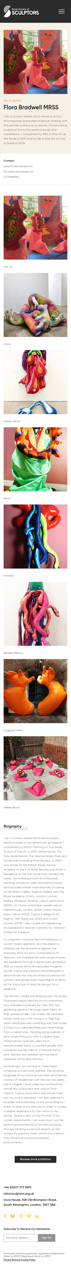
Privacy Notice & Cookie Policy (20, 1260)
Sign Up (46, 1238)
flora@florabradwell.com (19, 171)
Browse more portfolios (35, 1159)
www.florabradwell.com (18, 166)
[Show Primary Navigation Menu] (61, 11)
